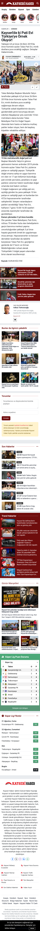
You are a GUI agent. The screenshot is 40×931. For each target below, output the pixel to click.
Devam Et (16, 316)
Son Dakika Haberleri (10, 887)
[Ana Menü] (2, 3)
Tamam (32, 928)
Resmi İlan (33, 901)
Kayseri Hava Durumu (31, 865)
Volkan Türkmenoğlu (21, 308)
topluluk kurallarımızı (21, 425)
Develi (19, 462)
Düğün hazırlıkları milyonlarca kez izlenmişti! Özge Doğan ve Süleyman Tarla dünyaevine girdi (10, 346)
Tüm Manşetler (28, 880)
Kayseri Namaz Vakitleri (7, 874)
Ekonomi (5, 901)
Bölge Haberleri (16, 901)
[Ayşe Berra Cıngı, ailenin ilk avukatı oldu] (10, 359)
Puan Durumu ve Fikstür (8, 881)
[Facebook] (12, 859)
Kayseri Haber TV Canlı (28, 903)
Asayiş (4, 9)
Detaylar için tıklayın (20, 708)
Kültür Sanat (7, 903)
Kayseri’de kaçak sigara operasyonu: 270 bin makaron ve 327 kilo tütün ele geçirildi (27, 456)
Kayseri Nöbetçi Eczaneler (8, 867)
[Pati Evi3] (20, 145)
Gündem (12, 9)
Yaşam (16, 903)
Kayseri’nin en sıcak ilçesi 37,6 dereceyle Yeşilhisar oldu (10, 385)
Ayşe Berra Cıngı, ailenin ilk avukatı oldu (10, 366)
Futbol (19, 472)
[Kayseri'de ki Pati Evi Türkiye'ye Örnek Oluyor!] (20, 72)
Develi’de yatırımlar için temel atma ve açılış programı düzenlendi (27, 466)
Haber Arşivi (27, 887)
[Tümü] (37, 446)
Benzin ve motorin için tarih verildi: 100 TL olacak (29, 385)
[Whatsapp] (27, 859)
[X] (16, 859)
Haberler (5, 29)
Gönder (6, 418)
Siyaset (21, 9)
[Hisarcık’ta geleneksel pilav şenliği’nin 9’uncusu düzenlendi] (29, 359)
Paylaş (6, 87)
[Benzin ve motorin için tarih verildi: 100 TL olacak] (29, 377)
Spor (28, 9)
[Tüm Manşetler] (37, 583)
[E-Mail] (15, 320)
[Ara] (38, 3)
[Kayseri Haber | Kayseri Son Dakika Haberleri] (20, 3)
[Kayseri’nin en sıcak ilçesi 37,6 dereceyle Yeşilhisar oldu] (10, 377)
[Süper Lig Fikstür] (37, 716)
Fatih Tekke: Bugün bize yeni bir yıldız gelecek (27, 476)
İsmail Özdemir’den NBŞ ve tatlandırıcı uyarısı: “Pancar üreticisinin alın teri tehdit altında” (29, 345)
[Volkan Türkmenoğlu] (7, 309)
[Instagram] (20, 859)
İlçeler (25, 901)
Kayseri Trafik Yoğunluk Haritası (27, 874)
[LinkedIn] (24, 859)
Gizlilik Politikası (22, 928)
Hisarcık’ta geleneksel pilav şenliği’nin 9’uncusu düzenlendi (29, 367)
